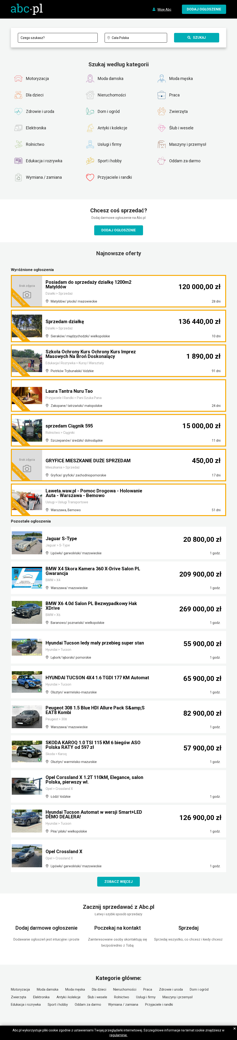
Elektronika (41, 997)
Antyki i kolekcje (68, 997)
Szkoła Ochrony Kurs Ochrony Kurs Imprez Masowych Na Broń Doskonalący (91, 354)
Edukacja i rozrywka (26, 1004)
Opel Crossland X (64, 851)
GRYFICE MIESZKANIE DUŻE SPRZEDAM (88, 460)
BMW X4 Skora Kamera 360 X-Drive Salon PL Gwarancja (93, 571)
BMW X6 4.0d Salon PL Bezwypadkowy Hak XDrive (91, 606)
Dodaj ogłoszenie (118, 230)
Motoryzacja (20, 989)
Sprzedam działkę (65, 321)
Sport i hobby (58, 1004)
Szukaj (199, 37)
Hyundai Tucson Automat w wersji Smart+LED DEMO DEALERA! (94, 814)
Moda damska (47, 989)
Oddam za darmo (88, 1004)
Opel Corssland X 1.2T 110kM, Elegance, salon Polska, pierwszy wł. (94, 780)
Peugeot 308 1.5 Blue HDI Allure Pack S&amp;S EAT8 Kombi (95, 710)
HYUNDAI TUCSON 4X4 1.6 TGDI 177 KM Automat (97, 677)
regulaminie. (118, 1035)
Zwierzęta (18, 997)
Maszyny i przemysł (177, 997)
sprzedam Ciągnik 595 (69, 426)
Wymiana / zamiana (123, 1004)
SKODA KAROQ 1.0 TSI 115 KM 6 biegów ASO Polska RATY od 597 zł (93, 745)
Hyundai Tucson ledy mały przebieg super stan (95, 643)
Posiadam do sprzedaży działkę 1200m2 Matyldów (88, 284)
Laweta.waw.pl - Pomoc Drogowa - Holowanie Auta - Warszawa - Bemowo (94, 493)
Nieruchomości (124, 989)
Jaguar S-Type (61, 538)
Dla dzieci (99, 989)
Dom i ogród (199, 989)
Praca (147, 989)
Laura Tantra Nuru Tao (69, 391)
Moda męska (75, 989)
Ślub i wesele (97, 997)
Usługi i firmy (146, 997)
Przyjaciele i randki (159, 1004)
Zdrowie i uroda (171, 989)
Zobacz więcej (118, 882)
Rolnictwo (121, 997)
